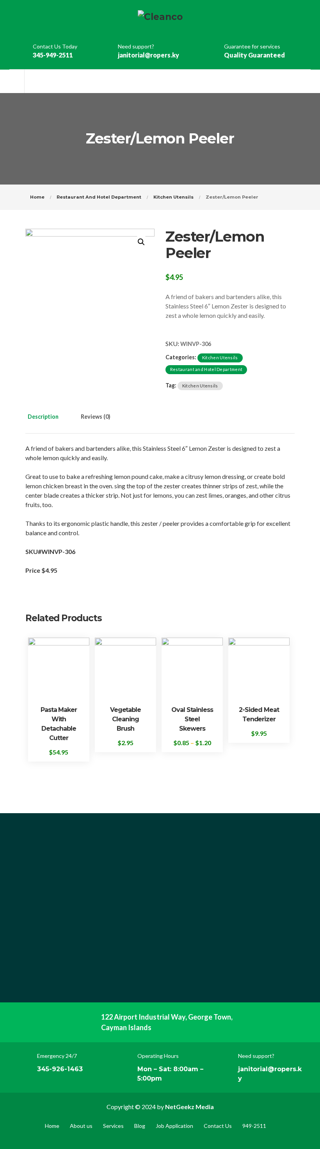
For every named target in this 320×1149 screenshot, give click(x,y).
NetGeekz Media (189, 1106)
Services (113, 1125)
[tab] (51, 421)
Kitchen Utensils (173, 197)
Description (43, 416)
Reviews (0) (95, 416)
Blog (139, 1125)
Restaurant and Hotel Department (99, 197)
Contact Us (218, 1125)
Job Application (174, 1125)
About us (81, 1125)
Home (37, 197)
